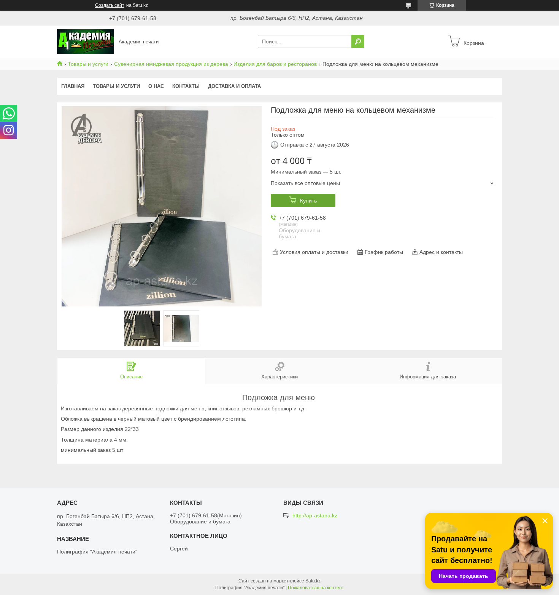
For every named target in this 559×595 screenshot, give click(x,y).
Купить (308, 201)
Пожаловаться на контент (316, 587)
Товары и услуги (88, 64)
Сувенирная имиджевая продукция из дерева (171, 64)
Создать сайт (109, 5)
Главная (72, 86)
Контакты (186, 86)
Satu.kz (313, 581)
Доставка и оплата (234, 86)
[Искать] (357, 41)
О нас (156, 86)
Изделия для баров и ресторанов (275, 64)
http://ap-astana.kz (314, 515)
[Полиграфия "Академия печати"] (85, 41)
